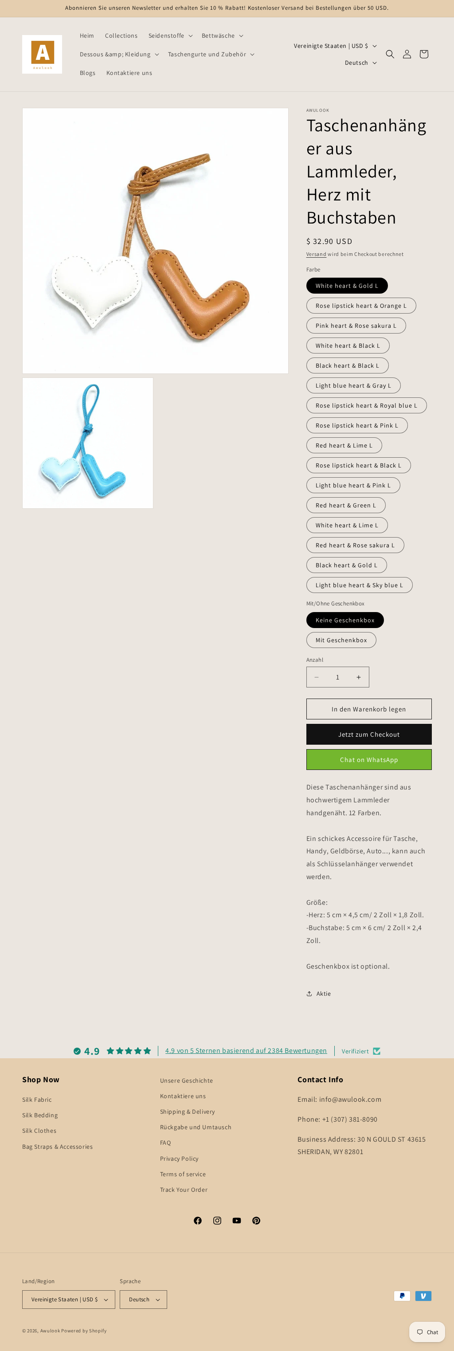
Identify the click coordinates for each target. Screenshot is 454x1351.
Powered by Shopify (84, 1330)
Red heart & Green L (346, 505)
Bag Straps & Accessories (57, 1147)
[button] (169, 35)
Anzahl (314, 660)
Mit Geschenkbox (341, 640)
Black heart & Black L (348, 365)
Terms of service (183, 1174)
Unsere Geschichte (186, 1080)
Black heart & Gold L (347, 565)
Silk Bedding (40, 1115)
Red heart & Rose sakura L (355, 545)
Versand (316, 254)
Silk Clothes (39, 1131)
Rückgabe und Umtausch (196, 1127)
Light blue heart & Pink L (353, 485)
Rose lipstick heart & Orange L (361, 306)
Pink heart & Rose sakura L (356, 326)
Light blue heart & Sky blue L (359, 585)
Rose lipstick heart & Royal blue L (367, 405)
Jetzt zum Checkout (369, 734)
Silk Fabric (37, 1100)
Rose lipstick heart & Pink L (357, 425)
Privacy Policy (179, 1158)
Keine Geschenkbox (345, 620)
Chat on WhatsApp (369, 759)
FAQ (165, 1143)
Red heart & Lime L (344, 445)
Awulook (50, 1330)
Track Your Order (184, 1190)
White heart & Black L (348, 346)
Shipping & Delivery (187, 1111)
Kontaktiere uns (183, 1096)
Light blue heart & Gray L (353, 385)
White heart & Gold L (347, 286)
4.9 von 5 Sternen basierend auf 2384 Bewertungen (246, 1050)
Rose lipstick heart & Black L (359, 465)
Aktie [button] (324, 994)
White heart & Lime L (347, 525)
